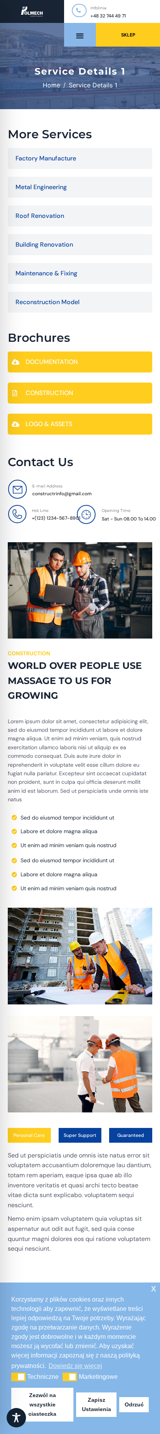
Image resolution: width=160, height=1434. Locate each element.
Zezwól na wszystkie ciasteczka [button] (42, 1404)
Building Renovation (44, 244)
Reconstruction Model (48, 302)
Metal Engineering (41, 187)
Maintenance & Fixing (46, 273)
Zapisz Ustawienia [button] (96, 1404)
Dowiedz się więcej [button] (75, 1366)
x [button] (153, 1288)
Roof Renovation (40, 216)
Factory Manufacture (46, 158)
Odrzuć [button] (134, 1404)
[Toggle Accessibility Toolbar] (16, 1417)
